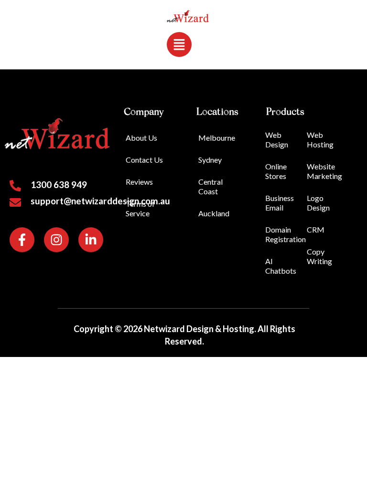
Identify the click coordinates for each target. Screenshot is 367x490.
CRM (315, 229)
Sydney (210, 159)
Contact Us (144, 159)
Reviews (139, 181)
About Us (141, 137)
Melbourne (216, 137)
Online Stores (276, 171)
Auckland (213, 213)
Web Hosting (320, 139)
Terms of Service (140, 208)
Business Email (279, 202)
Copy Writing (319, 256)
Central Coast (210, 186)
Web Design (276, 139)
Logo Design (318, 202)
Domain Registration (285, 234)
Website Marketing (324, 171)
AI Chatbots (280, 265)
